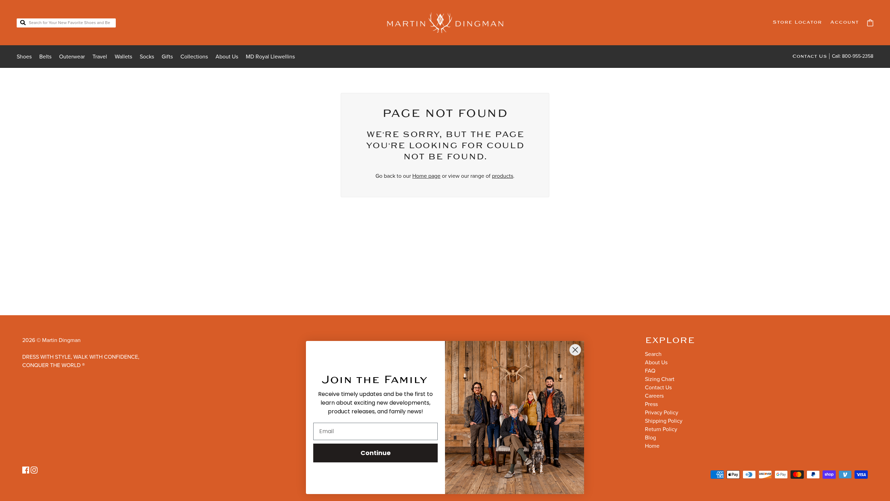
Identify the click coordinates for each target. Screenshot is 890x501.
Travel (99, 56)
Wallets (123, 56)
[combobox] (66, 22)
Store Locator (797, 22)
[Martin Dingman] (445, 22)
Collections (194, 56)
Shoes (24, 56)
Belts (45, 56)
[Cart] (870, 23)
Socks (147, 56)
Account (844, 22)
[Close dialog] (575, 350)
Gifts (167, 56)
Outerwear (72, 56)
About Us (227, 56)
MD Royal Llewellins (270, 56)
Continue (376, 452)
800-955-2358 (857, 56)
